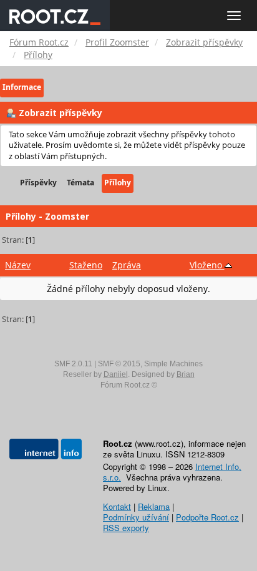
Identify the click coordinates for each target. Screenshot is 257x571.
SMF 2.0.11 (73, 363)
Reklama (154, 506)
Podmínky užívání (136, 517)
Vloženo (207, 265)
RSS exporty (126, 528)
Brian (186, 374)
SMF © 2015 (119, 363)
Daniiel (116, 374)
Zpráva (126, 265)
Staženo (85, 265)
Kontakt (117, 506)
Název (18, 265)
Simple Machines (173, 363)
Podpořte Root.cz (207, 517)
